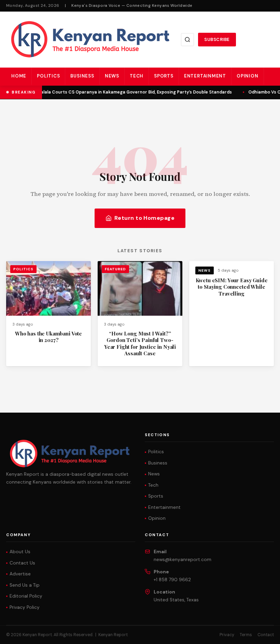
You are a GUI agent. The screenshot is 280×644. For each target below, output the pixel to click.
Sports (163, 76)
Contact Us (22, 563)
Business (82, 76)
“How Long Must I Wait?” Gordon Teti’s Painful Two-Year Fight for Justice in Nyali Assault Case (140, 343)
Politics (48, 76)
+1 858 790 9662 (172, 580)
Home (18, 76)
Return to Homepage (144, 217)
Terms (246, 635)
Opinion (247, 76)
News (112, 76)
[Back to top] (262, 633)
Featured (115, 269)
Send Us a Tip (25, 585)
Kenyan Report (113, 635)
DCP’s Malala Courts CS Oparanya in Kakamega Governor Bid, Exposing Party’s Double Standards (127, 92)
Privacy (227, 635)
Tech (136, 76)
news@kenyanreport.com (182, 559)
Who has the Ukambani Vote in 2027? (48, 336)
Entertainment (205, 76)
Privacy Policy (25, 607)
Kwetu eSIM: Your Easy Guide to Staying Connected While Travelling (232, 287)
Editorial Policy (26, 596)
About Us (20, 552)
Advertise (20, 574)
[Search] (187, 39)
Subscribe (217, 39)
